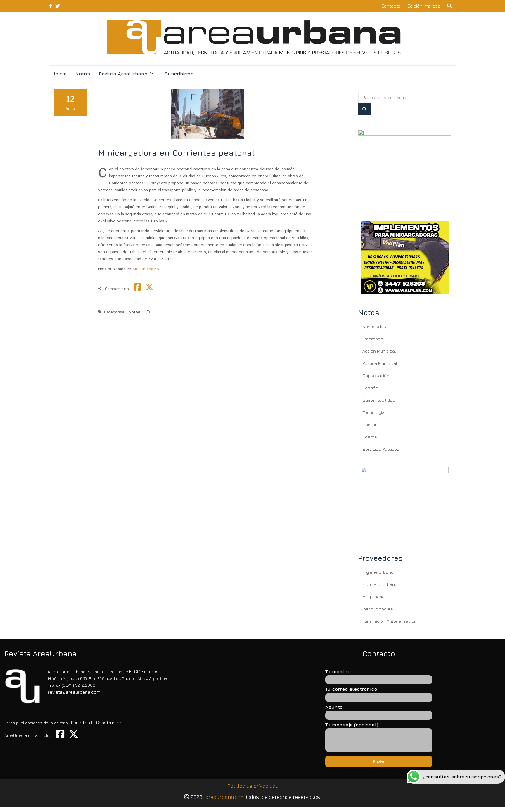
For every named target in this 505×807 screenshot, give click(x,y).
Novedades (374, 326)
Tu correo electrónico (351, 689)
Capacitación (375, 375)
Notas (82, 73)
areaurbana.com (225, 797)
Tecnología (373, 412)
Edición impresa (423, 5)
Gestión (370, 387)
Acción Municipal (379, 350)
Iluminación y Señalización (389, 621)
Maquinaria (373, 596)
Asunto (334, 706)
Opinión (370, 424)
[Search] (364, 109)
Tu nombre (337, 671)
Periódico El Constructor (96, 722)
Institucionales (377, 608)
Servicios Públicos (380, 449)
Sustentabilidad (378, 400)
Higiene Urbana (378, 572)
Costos (369, 436)
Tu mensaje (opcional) (351, 724)
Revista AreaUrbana (123, 73)
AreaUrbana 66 (145, 269)
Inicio (60, 73)
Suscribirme (179, 73)
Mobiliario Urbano (379, 584)
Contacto (390, 5)
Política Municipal (379, 363)
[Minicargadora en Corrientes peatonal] (404, 168)
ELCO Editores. (144, 671)
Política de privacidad (252, 786)
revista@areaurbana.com (74, 692)
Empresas (372, 338)
